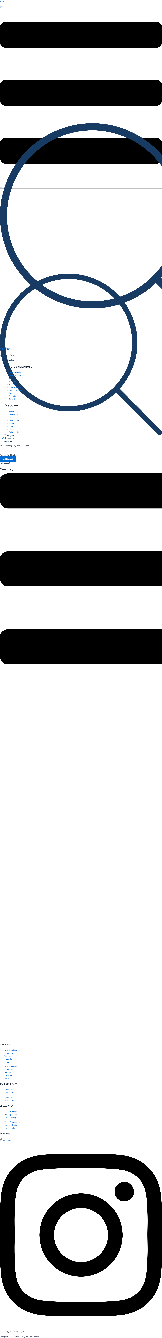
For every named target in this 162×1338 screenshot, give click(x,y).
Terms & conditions (12, 1111)
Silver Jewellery (15, 376)
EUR (2, 4)
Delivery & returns (11, 1114)
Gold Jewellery (15, 373)
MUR (2, 1)
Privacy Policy (10, 1117)
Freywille (12, 381)
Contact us (13, 415)
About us (12, 412)
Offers (11, 417)
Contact (5, 348)
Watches (12, 378)
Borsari (12, 384)
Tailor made (14, 420)
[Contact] (1, 343)
